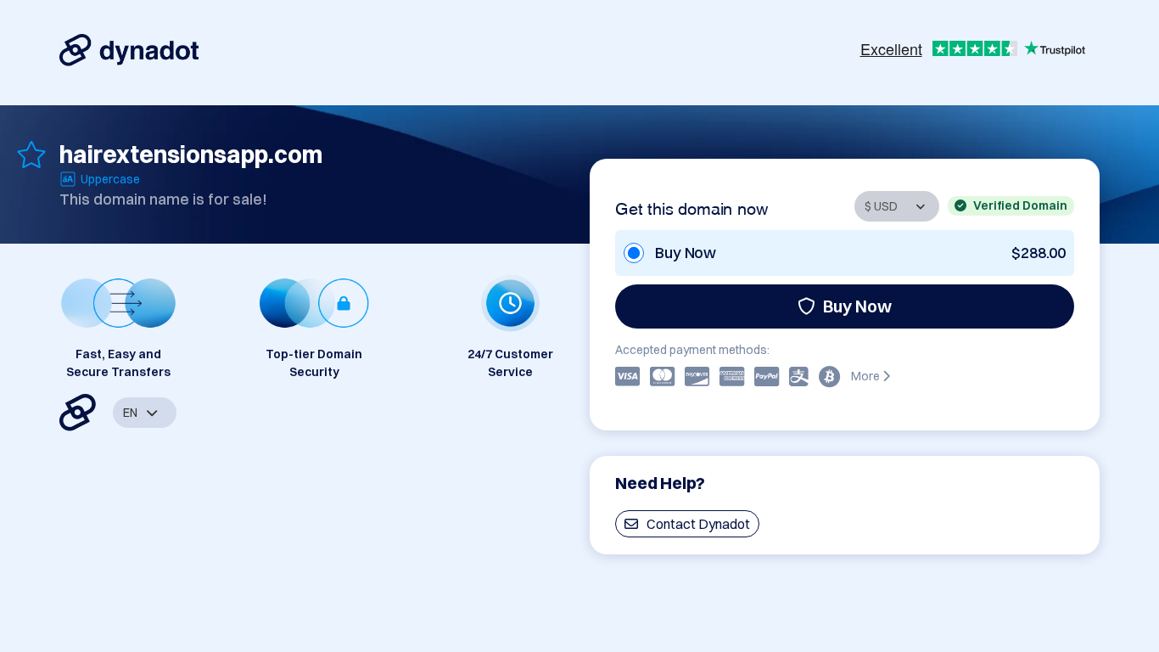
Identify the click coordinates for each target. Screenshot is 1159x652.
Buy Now (857, 306)
